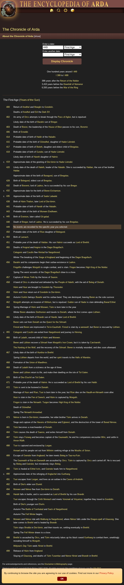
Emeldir (24, 132)
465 (8, 317)
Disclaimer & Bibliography (56, 564)
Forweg (27, 437)
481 (8, 427)
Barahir (40, 122)
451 (8, 242)
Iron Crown (67, 342)
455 (8, 247)
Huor (25, 287)
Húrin (15, 287)
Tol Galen (83, 372)
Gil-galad (45, 216)
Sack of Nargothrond (57, 509)
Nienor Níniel (71, 556)
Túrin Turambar (53, 556)
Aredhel (26, 107)
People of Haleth (66, 282)
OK (62, 579)
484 (8, 432)
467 (8, 352)
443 (8, 211)
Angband (40, 455)
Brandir (40, 317)
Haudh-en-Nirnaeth (94, 392)
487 (8, 437)
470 (8, 377)
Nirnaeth (37, 402)
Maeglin (37, 107)
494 (8, 489)
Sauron (54, 277)
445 (8, 216)
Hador (83, 302)
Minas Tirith (29, 277)
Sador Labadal (50, 196)
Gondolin (49, 107)
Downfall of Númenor (73, 84)
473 (8, 417)
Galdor (71, 302)
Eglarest (66, 422)
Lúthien (96, 312)
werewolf (85, 327)
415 (8, 142)
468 (8, 362)
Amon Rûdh (18, 440)
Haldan (90, 167)
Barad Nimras (110, 422)
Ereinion (24, 216)
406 (8, 132)
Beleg (91, 282)
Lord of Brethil (82, 242)
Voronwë (67, 499)
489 (8, 455)
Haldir (39, 137)
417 (8, 147)
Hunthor (41, 352)
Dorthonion (41, 312)
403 (8, 127)
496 (8, 519)
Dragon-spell (96, 519)
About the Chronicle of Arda (21, 36)
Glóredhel (44, 142)
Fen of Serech (38, 397)
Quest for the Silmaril (56, 322)
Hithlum (47, 302)
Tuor (41, 392)
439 (8, 201)
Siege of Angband (47, 257)
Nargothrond (54, 252)
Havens (40, 422)
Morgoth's (57, 342)
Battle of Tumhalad (34, 509)
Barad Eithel (109, 302)
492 (8, 484)
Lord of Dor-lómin (47, 201)
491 (8, 479)
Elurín (41, 504)
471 (8, 382)
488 (8, 445)
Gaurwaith (63, 437)
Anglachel (52, 474)
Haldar (16, 170)
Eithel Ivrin (35, 469)
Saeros (41, 432)
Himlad (41, 252)
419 (8, 152)
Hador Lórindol (68, 142)
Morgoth (36, 267)
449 (75, 71)
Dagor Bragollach (55, 247)
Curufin (30, 252)
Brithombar (52, 422)
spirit (59, 357)
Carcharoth (95, 342)
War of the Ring (70, 87)
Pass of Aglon (64, 117)
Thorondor (57, 287)
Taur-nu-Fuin (74, 455)
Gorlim (24, 297)
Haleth (41, 167)
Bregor (54, 122)
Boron (24, 127)
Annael (16, 450)
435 (8, 196)
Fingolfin (17, 267)
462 (8, 302)
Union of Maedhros (38, 362)
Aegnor (37, 247)
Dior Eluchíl (26, 377)
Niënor (16, 417)
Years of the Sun (29, 100)
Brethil (50, 352)
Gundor (39, 152)
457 (8, 277)
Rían (42, 232)
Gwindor (27, 455)
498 (8, 537)
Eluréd (39, 484)
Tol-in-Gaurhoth (54, 327)
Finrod (16, 327)
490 (8, 469)
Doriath (100, 282)
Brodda (27, 527)
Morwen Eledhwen (48, 211)
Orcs (26, 117)
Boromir (84, 127)
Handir (39, 206)
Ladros (40, 185)
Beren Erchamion (52, 191)
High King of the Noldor (96, 267)
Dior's (23, 484)
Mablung (44, 519)
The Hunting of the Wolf (24, 347)
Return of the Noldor (69, 81)
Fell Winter (31, 514)
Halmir (54, 157)
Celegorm (17, 252)
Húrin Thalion (27, 201)
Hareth (37, 157)
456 (8, 262)
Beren (92, 297)
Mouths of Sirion (82, 450)
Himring (78, 332)
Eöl (36, 112)
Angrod (26, 247)
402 (8, 117)
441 (8, 206)
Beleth (39, 147)
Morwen (44, 307)
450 (8, 232)
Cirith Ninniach (45, 499)
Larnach (24, 237)
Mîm (103, 437)
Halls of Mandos (82, 357)
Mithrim (50, 450)
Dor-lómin (51, 162)
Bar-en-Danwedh (37, 460)
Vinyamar (78, 499)
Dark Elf (46, 112)
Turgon (45, 402)
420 (8, 167)
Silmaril (43, 342)
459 (8, 292)
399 (59, 75)
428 (8, 180)
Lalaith (24, 337)
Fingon (73, 267)
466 (8, 337)
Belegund (25, 180)
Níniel (40, 546)
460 (8, 297)
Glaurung (109, 519)
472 (8, 387)
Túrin (51, 307)
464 (8, 307)
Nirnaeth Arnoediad (33, 412)
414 (8, 137)
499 (66, 75)
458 (8, 282)
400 (8, 107)
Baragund (48, 175)
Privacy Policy (106, 573)
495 (8, 494)
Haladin (51, 137)
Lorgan (48, 445)
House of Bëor (55, 127)
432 (8, 185)
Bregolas (74, 147)
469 (8, 367)
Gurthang (65, 474)
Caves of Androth (75, 479)
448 (8, 222)
